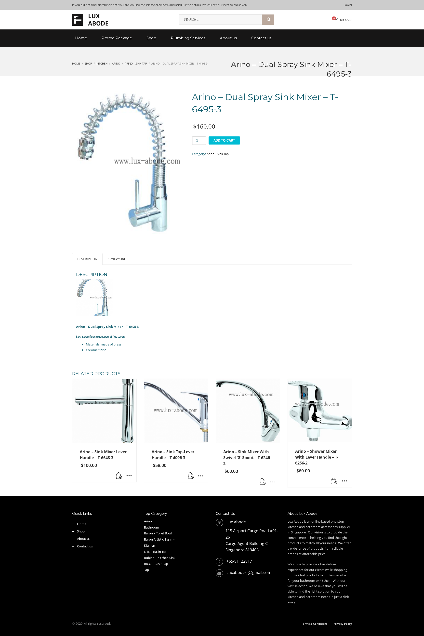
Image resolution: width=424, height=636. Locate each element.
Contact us (85, 546)
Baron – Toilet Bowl (158, 533)
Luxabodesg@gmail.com (248, 572)
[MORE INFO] (129, 476)
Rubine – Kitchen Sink (159, 558)
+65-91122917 (239, 561)
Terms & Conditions (314, 623)
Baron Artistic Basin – (159, 539)
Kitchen (149, 545)
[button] (119, 476)
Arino (148, 521)
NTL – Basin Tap (155, 551)
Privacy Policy (342, 623)
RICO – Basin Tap (156, 563)
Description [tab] (87, 259)
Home (81, 523)
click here (162, 5)
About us (83, 538)
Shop (81, 531)
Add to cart (224, 140)
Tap (146, 570)
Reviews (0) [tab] (116, 258)
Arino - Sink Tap (218, 154)
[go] (268, 19)
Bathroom (151, 527)
